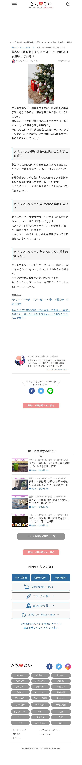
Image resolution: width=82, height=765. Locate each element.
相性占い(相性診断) (25, 42)
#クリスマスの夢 (21, 299)
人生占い (20, 686)
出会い (40, 711)
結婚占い (61, 681)
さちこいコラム (20, 711)
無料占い (62, 42)
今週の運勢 (61, 577)
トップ (13, 42)
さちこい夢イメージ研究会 (26, 61)
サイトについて (19, 730)
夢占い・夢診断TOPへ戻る (41, 405)
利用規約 (16, 734)
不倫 (20, 723)
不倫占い (71, 42)
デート (20, 717)
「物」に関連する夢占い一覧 (41, 536)
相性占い (61, 675)
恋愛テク (40, 717)
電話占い (16, 738)
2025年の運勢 (50, 42)
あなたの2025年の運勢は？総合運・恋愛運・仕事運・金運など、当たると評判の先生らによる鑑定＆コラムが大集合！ (41, 314)
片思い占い (20, 681)
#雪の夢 (59, 299)
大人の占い (20, 698)
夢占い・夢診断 (25, 47)
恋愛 (61, 711)
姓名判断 (61, 692)
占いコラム (40, 723)
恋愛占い (39, 42)
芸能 (61, 723)
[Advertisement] (41, 25)
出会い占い (40, 681)
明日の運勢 (40, 577)
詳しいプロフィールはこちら (57, 369)
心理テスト (61, 698)
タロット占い (40, 692)
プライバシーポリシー (50, 730)
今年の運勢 (40, 686)
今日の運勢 (21, 577)
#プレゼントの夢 (42, 299)
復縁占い (20, 692)
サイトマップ (46, 734)
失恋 (61, 717)
